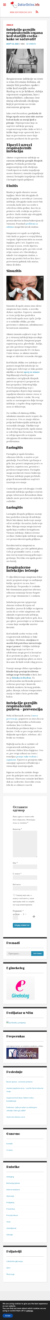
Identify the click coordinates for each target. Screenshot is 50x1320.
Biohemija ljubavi (13, 1183)
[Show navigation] (4, 5)
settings (29, 1311)
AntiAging (10, 1177)
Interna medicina (13, 1189)
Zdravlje (9, 25)
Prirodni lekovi (12, 1215)
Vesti (8, 1222)
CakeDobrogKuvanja (14, 1261)
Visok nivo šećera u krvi (15, 1117)
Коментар (17, 829)
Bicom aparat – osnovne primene (19, 1082)
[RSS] (37, 12)
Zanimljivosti (11, 1228)
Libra (8, 1268)
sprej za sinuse (32, 372)
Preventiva (10, 1209)
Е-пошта (17, 874)
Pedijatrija (10, 1202)
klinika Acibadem (21, 678)
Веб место (17, 884)
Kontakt (9, 1143)
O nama (9, 1150)
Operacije (10, 1196)
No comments (31, 44)
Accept (7, 1316)
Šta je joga (10, 1274)
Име (15, 863)
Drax (23, 44)
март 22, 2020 (12, 44)
